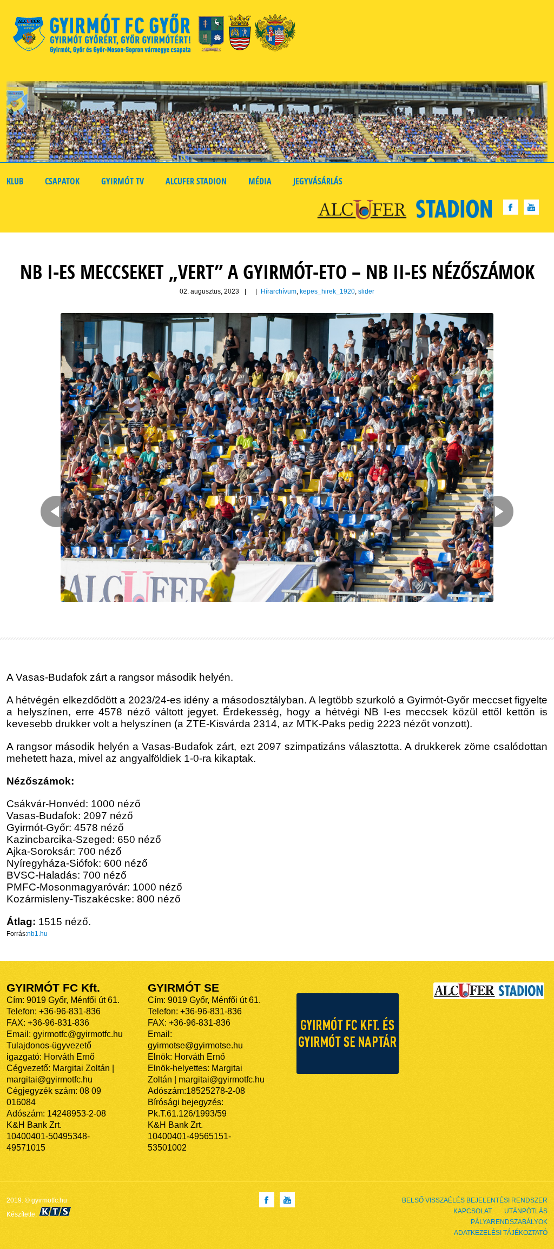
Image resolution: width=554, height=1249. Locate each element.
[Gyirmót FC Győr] (158, 35)
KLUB (14, 181)
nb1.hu (37, 934)
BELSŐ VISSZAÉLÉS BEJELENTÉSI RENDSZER (475, 1200)
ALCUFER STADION (196, 181)
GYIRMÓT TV (122, 181)
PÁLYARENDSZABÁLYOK (509, 1222)
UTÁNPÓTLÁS (526, 1211)
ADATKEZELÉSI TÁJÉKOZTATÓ (501, 1233)
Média (260, 181)
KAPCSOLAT (472, 1211)
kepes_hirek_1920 (327, 291)
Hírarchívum (278, 291)
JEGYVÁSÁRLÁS (317, 181)
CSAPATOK (62, 181)
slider (366, 291)
